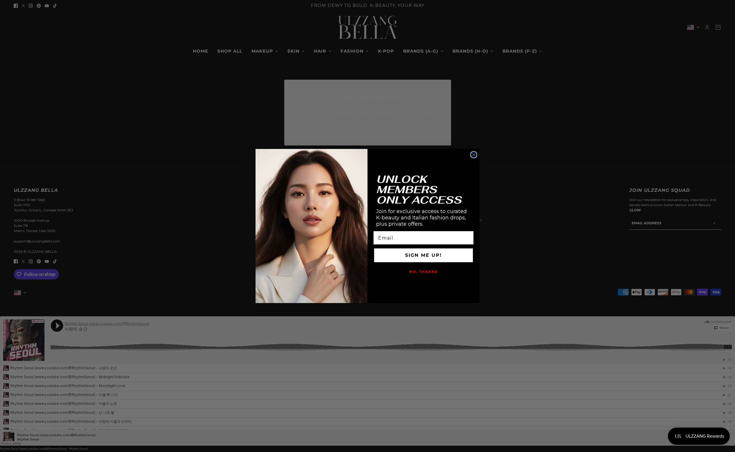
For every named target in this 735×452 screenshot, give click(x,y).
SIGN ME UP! (423, 255)
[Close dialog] (474, 155)
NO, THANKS (423, 271)
